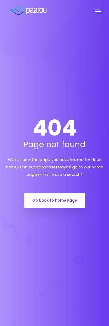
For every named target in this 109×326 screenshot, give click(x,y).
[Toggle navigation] (98, 14)
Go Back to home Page (54, 200)
